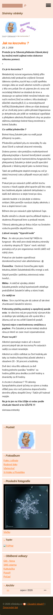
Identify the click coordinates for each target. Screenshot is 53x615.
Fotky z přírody (11, 460)
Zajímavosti (11, 36)
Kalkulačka (9, 569)
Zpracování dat (10, 607)
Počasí (7, 576)
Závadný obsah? (35, 604)
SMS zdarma (10, 565)
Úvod (4, 36)
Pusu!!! (7, 573)
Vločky (7, 532)
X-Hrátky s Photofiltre (14, 472)
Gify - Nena (9, 561)
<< (8, 590)
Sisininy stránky (12, 13)
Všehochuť (9, 468)
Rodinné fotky (10, 464)
